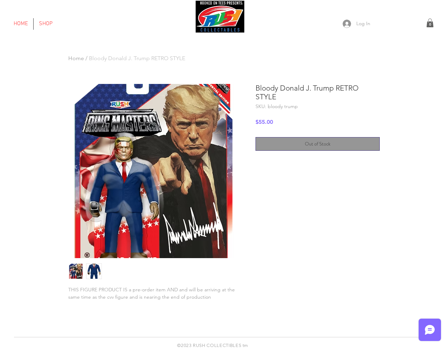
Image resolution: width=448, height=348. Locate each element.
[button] (430, 23)
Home (76, 58)
